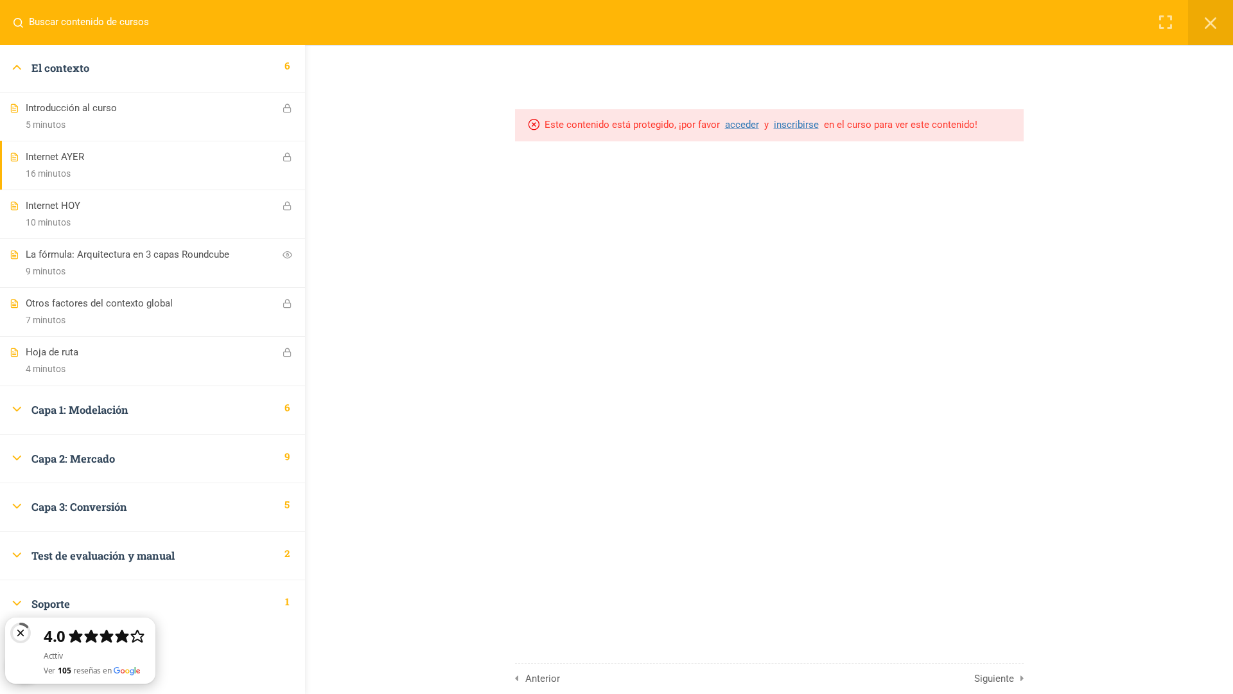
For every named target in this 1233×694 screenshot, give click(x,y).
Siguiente (994, 678)
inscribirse (796, 124)
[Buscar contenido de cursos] (23, 22)
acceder (742, 124)
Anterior (542, 678)
